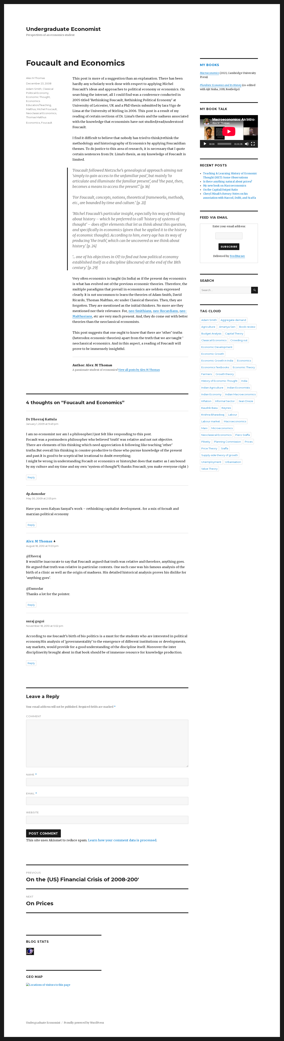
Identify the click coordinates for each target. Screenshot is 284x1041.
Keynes (226, 407)
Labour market (210, 421)
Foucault (46, 122)
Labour (232, 414)
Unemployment (211, 461)
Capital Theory (234, 333)
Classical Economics (213, 340)
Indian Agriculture (212, 387)
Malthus (31, 109)
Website (32, 812)
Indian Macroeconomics (240, 394)
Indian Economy (211, 394)
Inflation (206, 401)
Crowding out (238, 340)
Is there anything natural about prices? (227, 181)
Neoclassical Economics (41, 113)
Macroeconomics (235, 421)
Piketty (205, 441)
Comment (33, 716)
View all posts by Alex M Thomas (139, 370)
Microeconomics (222, 428)
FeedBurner (237, 256)
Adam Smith (34, 88)
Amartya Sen (227, 326)
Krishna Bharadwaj (212, 414)
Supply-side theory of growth (219, 455)
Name (31, 774)
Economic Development (216, 347)
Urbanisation (233, 461)
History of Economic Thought (219, 380)
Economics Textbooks (215, 367)
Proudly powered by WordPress (84, 1022)
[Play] (205, 144)
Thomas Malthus (36, 117)
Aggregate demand (233, 320)
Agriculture (208, 326)
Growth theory (225, 374)
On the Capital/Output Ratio (220, 189)
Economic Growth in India (217, 360)
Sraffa (224, 448)
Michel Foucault (47, 109)
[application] (229, 131)
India (244, 380)
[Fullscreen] (253, 144)
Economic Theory (244, 367)
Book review (247, 326)
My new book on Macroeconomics (224, 185)
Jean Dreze (246, 401)
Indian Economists (238, 387)
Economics (33, 122)
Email (31, 793)
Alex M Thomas (35, 78)
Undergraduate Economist (63, 29)
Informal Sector (225, 401)
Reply (31, 477)
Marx (204, 428)
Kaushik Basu (209, 407)
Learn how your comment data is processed (122, 840)
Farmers (206, 374)
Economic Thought (38, 96)
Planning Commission (227, 441)
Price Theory (209, 448)
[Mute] (247, 144)
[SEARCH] (254, 290)
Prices (249, 441)
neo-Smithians (139, 311)
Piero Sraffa (242, 434)
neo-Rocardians (165, 311)
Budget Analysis (211, 333)
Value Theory (209, 468)
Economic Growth (212, 353)
